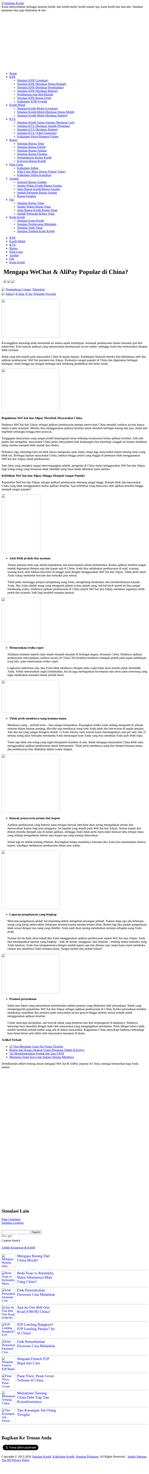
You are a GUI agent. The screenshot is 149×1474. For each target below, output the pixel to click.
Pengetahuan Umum (18, 289)
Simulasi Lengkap (13, 1222)
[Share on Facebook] (5, 281)
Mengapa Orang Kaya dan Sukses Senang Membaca (41, 1057)
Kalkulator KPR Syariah (32, 101)
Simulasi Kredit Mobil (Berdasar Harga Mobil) (45, 112)
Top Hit (6, 1460)
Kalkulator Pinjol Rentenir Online (37, 136)
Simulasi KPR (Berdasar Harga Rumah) (41, 84)
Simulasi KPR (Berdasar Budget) (37, 91)
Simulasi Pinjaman (87, 1456)
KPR (12, 77)
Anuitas (14, 178)
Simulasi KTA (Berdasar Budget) (37, 129)
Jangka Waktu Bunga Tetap (34, 206)
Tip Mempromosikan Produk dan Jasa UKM (36, 1053)
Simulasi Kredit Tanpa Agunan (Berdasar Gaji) (45, 122)
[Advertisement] (74, 40)
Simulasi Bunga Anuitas (32, 150)
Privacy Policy (21, 1460)
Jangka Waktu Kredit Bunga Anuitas (39, 185)
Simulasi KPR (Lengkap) (32, 80)
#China (19, 294)
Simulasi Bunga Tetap (30, 143)
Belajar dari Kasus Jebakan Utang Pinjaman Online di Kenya (46, 1050)
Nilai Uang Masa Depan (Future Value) (41, 171)
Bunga (13, 140)
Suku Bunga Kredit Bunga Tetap (37, 210)
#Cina (28, 294)
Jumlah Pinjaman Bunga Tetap (36, 213)
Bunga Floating (26, 196)
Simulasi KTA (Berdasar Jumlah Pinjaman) (43, 126)
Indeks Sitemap (137, 1456)
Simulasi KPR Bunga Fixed (34, 98)
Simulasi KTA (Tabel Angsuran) (37, 133)
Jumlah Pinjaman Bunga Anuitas (37, 192)
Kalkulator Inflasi (27, 168)
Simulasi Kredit (41, 1456)
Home (13, 73)
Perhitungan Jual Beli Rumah (35, 94)
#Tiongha (39, 294)
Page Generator (11, 1219)
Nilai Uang (16, 164)
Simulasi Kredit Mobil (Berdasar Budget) (42, 115)
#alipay (10, 294)
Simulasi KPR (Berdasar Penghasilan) (40, 87)
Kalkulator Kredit (63, 1456)
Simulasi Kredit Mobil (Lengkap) (37, 108)
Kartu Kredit (17, 217)
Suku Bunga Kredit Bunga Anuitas (38, 189)
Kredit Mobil (17, 105)
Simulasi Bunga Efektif (31, 147)
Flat (11, 199)
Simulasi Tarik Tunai (29, 227)
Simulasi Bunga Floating (32, 154)
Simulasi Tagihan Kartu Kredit (36, 231)
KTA (12, 119)
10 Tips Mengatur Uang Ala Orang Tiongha (36, 1046)
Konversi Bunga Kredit (31, 161)
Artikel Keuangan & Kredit (18, 1247)
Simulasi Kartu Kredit (30, 220)
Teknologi (38, 289)
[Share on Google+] (12, 281)
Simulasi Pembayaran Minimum (36, 224)
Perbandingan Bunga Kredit (34, 157)
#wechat (51, 294)
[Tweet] (8, 281)
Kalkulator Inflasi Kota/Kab (34, 175)
